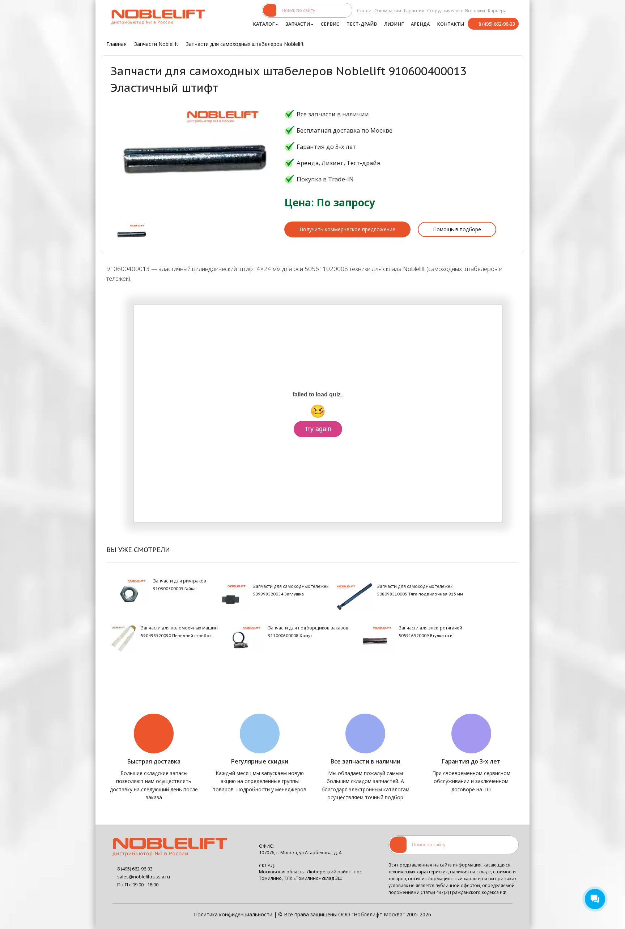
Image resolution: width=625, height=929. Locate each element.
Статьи (364, 11)
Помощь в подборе (457, 229)
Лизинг (394, 24)
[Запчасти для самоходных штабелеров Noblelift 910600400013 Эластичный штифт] (131, 234)
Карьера (497, 11)
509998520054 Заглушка (278, 594)
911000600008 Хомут (290, 635)
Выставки (475, 11)
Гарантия (414, 11)
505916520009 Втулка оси (425, 635)
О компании (387, 11)
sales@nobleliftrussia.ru (143, 877)
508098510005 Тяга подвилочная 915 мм (420, 594)
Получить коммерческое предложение (347, 229)
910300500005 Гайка (174, 588)
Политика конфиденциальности (233, 914)
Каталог (264, 24)
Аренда (420, 24)
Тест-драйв (361, 24)
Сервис (330, 24)
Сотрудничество (444, 11)
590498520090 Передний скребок (176, 635)
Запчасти (297, 24)
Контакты (450, 24)
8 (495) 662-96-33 (497, 24)
